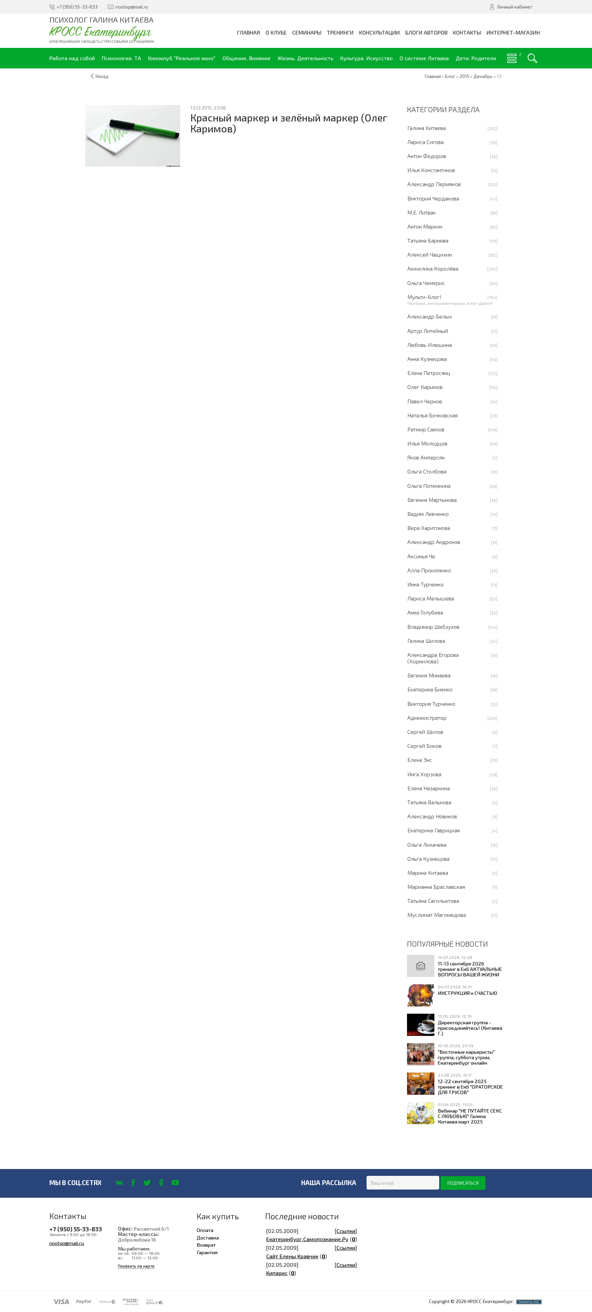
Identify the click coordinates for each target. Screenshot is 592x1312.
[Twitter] (147, 1183)
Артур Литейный (427, 330)
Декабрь (483, 76)
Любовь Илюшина (429, 344)
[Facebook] (133, 1183)
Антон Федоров (426, 156)
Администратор (426, 717)
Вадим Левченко (428, 513)
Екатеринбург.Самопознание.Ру (307, 1239)
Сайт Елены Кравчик (292, 1256)
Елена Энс (419, 759)
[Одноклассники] (161, 1183)
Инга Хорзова (424, 774)
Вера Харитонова (428, 527)
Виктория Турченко (431, 703)
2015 (464, 76)
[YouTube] (175, 1183)
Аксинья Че (421, 556)
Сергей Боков (424, 745)
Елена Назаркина (428, 788)
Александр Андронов (433, 541)
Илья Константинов (431, 170)
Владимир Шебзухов (433, 626)
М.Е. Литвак (421, 212)
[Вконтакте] (119, 1183)
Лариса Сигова (425, 142)
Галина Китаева (426, 128)
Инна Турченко (425, 584)
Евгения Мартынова (432, 499)
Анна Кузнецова (427, 358)
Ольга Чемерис (426, 283)
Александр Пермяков (434, 184)
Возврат (206, 1245)
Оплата (205, 1230)
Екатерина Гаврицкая (433, 830)
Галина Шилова (426, 640)
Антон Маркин (424, 226)
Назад (102, 76)
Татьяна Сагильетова (433, 900)
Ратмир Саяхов (425, 429)
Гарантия (207, 1252)
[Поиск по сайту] (532, 58)
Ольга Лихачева (426, 844)
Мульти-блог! (424, 297)
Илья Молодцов (427, 443)
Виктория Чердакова (433, 198)
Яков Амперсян (426, 457)
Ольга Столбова (426, 471)
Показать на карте (136, 1266)
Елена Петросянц (428, 372)
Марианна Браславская (436, 886)
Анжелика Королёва (432, 268)
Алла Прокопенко (429, 570)
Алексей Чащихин (429, 254)
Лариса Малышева (430, 598)
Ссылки (345, 1230)
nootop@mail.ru (66, 1243)
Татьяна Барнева (427, 240)
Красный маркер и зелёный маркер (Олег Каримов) (288, 123)
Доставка (208, 1237)
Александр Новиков (432, 816)
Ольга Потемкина (429, 485)
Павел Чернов (424, 401)
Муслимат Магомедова (436, 914)
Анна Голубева (425, 612)
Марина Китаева (427, 872)
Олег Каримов (425, 387)
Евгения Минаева (429, 675)
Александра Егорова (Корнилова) (433, 657)
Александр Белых (429, 316)
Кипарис (276, 1273)
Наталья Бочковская (432, 415)
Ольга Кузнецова (428, 858)
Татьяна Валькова (429, 802)
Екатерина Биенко (430, 689)
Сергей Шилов (425, 731)
